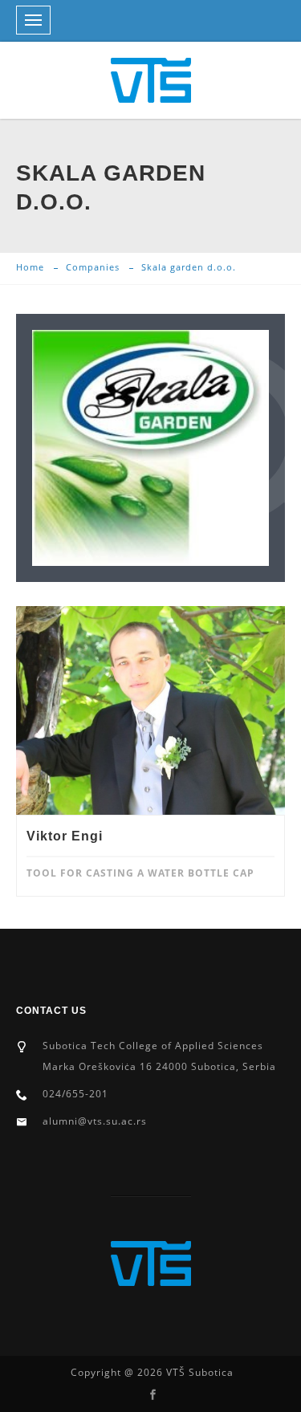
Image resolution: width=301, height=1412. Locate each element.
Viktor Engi (64, 836)
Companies (93, 267)
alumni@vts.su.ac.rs (95, 1121)
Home (30, 267)
